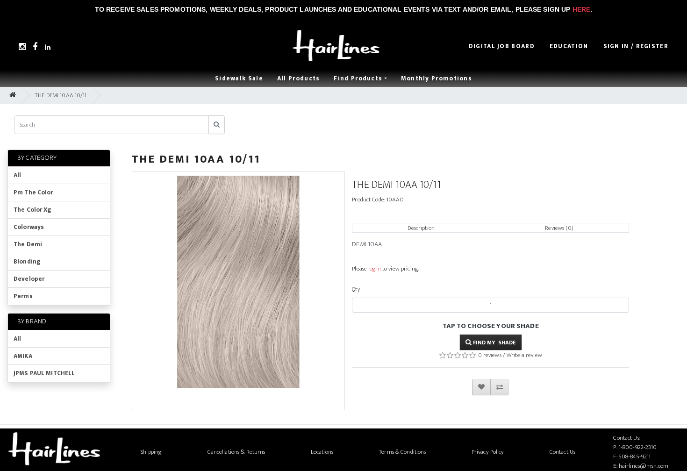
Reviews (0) (559, 228)
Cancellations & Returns (236, 452)
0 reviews (489, 355)
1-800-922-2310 (638, 447)
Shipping (151, 452)
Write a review (524, 355)
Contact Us (562, 452)
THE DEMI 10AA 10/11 (60, 95)
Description (421, 228)
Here (581, 9)
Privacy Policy (488, 452)
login (374, 269)
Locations (322, 452)
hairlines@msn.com (643, 466)
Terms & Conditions (402, 452)
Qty (355, 289)
